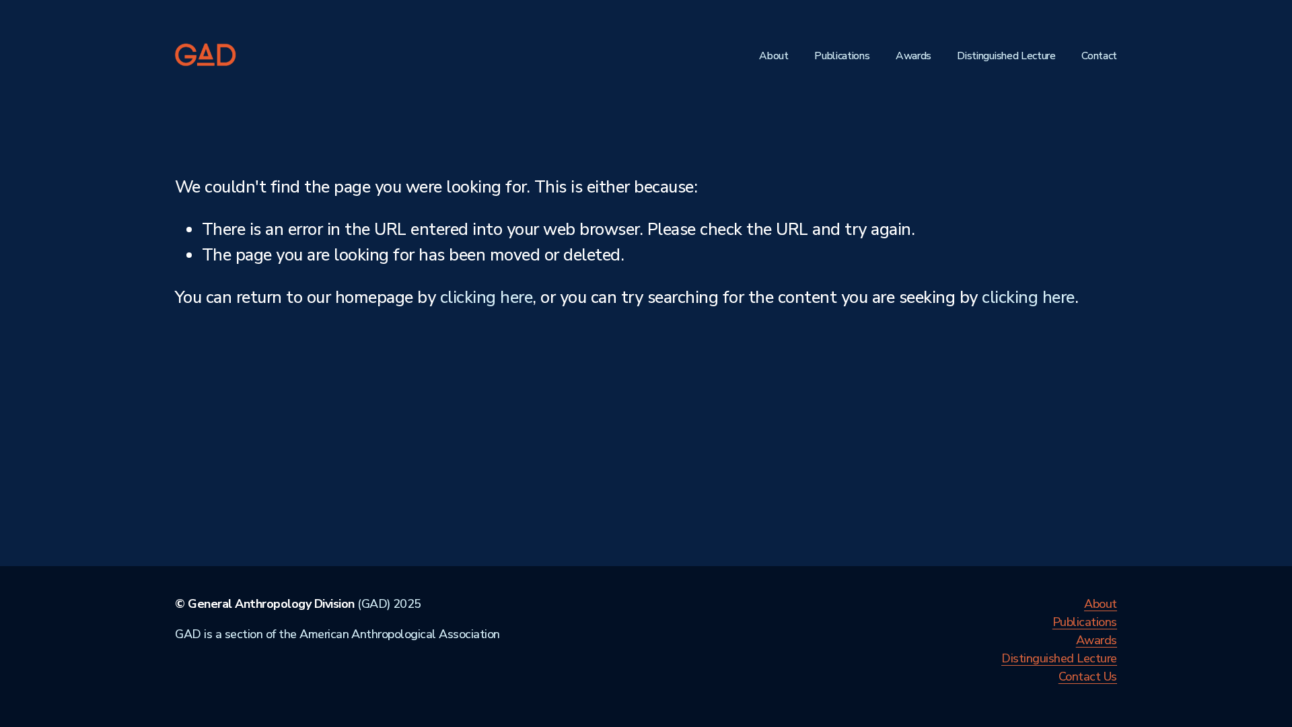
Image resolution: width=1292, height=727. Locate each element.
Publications (841, 55)
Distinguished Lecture (1006, 55)
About (773, 55)
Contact (1099, 55)
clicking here (486, 297)
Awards (913, 55)
